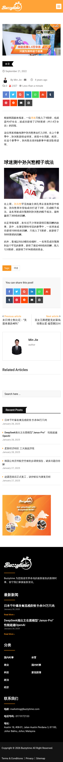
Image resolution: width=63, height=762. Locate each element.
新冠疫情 (36, 672)
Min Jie (33, 339)
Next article (52, 316)
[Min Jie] (25, 79)
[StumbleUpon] (43, 94)
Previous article (12, 316)
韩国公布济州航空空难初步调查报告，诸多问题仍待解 (31, 462)
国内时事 (9, 657)
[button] (58, 6)
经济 (6, 687)
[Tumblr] (50, 94)
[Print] (28, 103)
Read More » (9, 614)
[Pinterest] (6, 103)
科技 (6, 672)
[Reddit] (13, 103)
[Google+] (20, 94)
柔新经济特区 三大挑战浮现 (19, 448)
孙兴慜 (17, 204)
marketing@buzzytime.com (24, 709)
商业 (6, 664)
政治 (6, 679)
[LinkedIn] (28, 94)
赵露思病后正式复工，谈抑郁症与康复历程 (28, 476)
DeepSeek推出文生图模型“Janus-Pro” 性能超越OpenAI (29, 434)
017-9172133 (22, 716)
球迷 (33, 117)
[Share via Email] (21, 103)
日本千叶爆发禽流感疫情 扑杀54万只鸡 (26, 420)
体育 (7, 63)
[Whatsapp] (35, 94)
